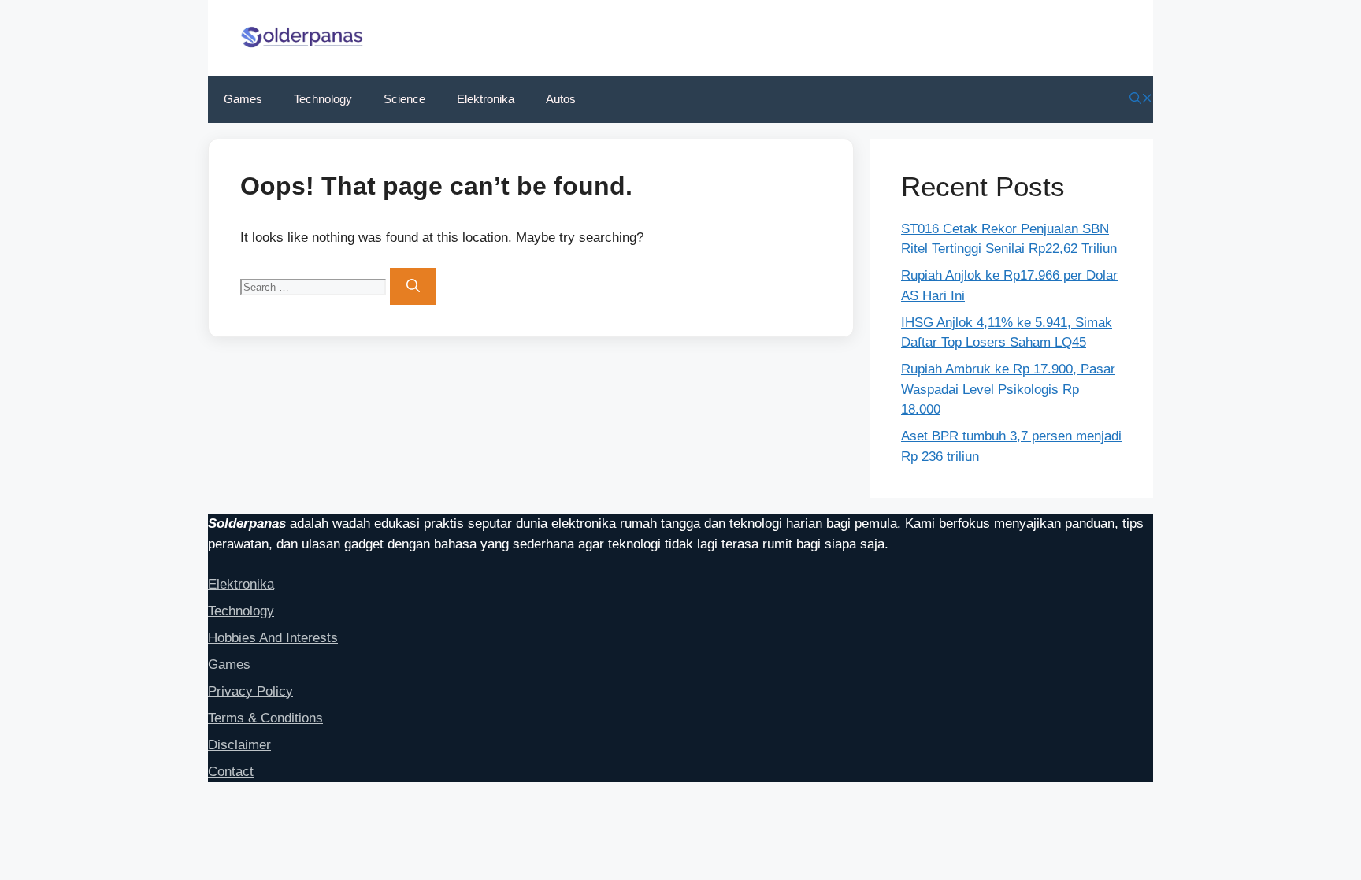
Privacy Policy (250, 691)
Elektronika (485, 99)
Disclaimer (239, 744)
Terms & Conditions (265, 718)
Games (243, 99)
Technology (323, 99)
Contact (231, 771)
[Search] (413, 287)
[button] (1141, 99)
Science (404, 99)
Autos (561, 99)
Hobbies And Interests (273, 637)
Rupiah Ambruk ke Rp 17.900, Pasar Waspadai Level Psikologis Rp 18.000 (1008, 389)
